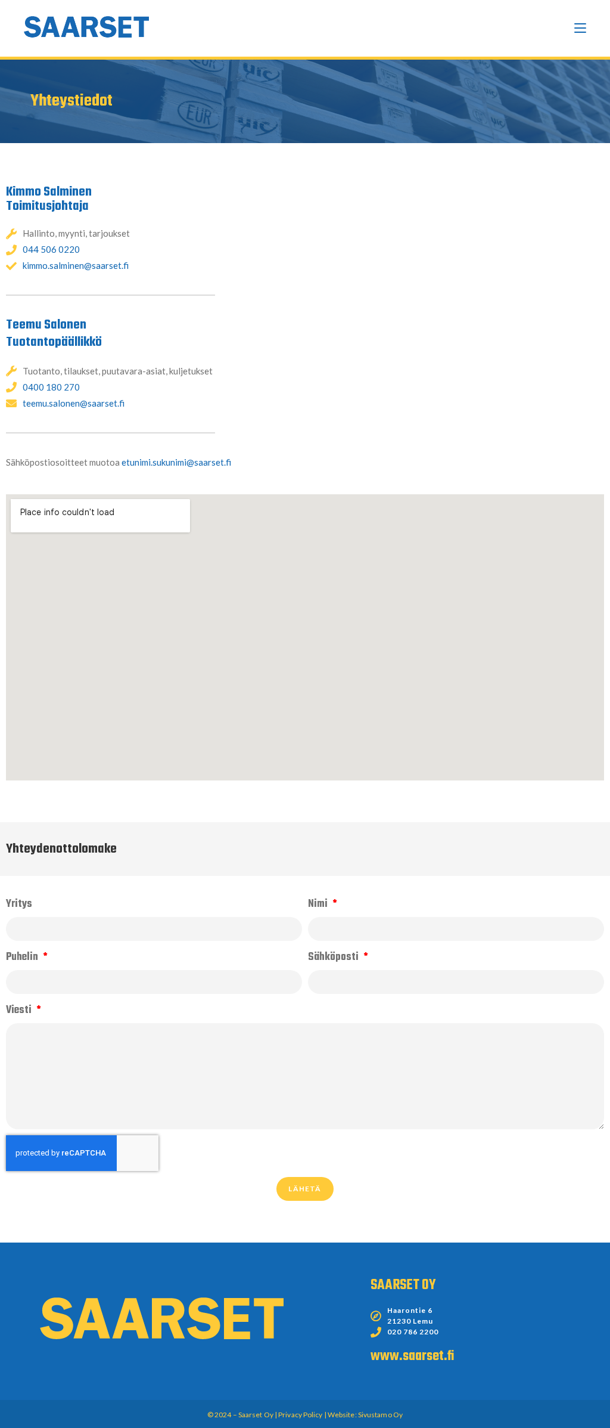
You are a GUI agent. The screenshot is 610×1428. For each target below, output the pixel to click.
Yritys (19, 904)
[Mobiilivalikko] (580, 28)
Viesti (20, 1010)
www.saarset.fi (412, 1356)
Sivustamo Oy (380, 1414)
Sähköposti (334, 957)
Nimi (319, 904)
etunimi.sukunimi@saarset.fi (176, 462)
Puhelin (23, 957)
